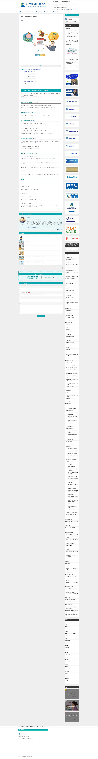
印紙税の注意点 (69, 441)
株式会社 (68, 288)
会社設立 (67, 285)
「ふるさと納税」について (70, 527)
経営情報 (67, 678)
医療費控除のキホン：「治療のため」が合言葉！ (73, 469)
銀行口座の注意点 (70, 545)
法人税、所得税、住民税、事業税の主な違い (72, 340)
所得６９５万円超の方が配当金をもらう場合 (73, 481)
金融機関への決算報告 (70, 320)
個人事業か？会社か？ (69, 322)
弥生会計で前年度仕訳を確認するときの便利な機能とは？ (72, 608)
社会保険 (68, 349)
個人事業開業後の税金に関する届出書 (72, 355)
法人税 (67, 657)
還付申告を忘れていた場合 (72, 476)
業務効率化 (68, 654)
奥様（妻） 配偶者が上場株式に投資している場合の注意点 (73, 491)
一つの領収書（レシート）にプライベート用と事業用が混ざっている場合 (72, 536)
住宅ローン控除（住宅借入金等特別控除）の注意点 (73, 501)
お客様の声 (39, 11)
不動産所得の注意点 (71, 509)
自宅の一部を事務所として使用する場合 (72, 549)
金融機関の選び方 (70, 315)
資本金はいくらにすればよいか (72, 292)
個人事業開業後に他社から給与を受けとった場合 (72, 552)
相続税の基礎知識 (70, 428)
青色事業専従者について (72, 494)
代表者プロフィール (30, 11)
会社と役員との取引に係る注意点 (72, 512)
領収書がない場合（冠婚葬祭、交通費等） (72, 384)
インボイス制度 (72, 116)
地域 (67, 645)
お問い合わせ (56, 11)
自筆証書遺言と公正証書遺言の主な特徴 (73, 432)
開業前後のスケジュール (71, 259)
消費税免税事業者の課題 (72, 408)
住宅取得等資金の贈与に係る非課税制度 (73, 421)
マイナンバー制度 (69, 362)
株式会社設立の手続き (70, 290)
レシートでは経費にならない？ (72, 367)
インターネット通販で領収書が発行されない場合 (72, 380)
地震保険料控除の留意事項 (72, 451)
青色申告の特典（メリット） (71, 360)
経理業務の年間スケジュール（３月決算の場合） (72, 580)
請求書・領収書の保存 (70, 543)
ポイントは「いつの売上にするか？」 (30, 81)
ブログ (67, 631)
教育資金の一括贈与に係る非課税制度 (73, 417)
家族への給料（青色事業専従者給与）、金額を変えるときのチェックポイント (72, 601)
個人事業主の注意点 (69, 532)
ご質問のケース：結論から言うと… (30, 71)
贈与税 (67, 683)
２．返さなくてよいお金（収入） (30, 78)
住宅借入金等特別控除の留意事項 (73, 456)
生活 (67, 664)
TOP (26, 726)
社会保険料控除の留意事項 (72, 453)
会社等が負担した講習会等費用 (72, 459)
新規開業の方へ (68, 561)
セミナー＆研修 (68, 525)
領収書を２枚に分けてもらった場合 (72, 387)
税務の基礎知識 (68, 403)
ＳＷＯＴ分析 (68, 401)
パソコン (67, 628)
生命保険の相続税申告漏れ (72, 434)
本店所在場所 (69, 295)
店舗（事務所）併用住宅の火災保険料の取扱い (72, 556)
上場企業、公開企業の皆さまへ (71, 278)
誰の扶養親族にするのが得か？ (73, 478)
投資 (67, 652)
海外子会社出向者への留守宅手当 (72, 276)
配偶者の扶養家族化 (70, 342)
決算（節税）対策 (69, 519)
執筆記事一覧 (59, 229)
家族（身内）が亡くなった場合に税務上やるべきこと (72, 522)
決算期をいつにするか (70, 297)
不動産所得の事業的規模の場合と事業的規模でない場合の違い (73, 497)
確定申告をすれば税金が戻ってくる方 (73, 485)
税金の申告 (69, 331)
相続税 (67, 666)
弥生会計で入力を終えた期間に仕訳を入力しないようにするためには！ (72, 611)
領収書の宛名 (69, 390)
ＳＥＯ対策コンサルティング (72, 283)
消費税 (67, 659)
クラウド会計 (72, 123)
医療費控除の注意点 (71, 466)
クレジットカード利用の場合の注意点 (72, 540)
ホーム (22, 11)
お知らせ (67, 624)
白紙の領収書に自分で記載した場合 (72, 370)
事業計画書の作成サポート (70, 398)
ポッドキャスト (48, 11)
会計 (67, 638)
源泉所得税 (68, 661)
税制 (67, 673)
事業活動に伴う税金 (70, 336)
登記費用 (68, 329)
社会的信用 (69, 334)
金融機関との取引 (69, 308)
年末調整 (67, 647)
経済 (67, 680)
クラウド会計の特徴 (69, 574)
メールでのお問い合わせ (50, 277)
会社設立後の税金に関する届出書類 (72, 303)
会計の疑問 (68, 563)
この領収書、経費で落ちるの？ (71, 365)
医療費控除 (70, 464)
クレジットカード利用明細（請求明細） (72, 376)
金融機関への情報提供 (70, 317)
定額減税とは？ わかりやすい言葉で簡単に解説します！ (72, 583)
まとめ (25, 83)
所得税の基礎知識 (70, 461)
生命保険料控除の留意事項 (72, 448)
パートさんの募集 (73, 153)
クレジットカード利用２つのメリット (72, 265)
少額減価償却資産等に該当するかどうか (72, 396)
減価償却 (67, 392)
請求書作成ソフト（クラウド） (72, 576)
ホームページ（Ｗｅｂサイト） (71, 633)
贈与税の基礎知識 (70, 410)
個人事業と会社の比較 (70, 324)
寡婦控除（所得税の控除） (72, 488)
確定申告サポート (73, 138)
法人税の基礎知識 (70, 426)
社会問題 (67, 671)
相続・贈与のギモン (73, 101)
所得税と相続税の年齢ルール (72, 514)
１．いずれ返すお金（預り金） (30, 76)
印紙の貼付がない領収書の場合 (72, 373)
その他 (67, 626)
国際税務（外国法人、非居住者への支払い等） (72, 273)
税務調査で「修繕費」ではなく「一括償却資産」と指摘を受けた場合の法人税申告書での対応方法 (72, 593)
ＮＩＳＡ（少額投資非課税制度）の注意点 (73, 473)
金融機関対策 (69, 310)
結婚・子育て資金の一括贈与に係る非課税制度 (73, 414)
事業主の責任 (69, 327)
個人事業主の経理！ (69, 604)
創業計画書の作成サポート (71, 270)
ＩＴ (67, 621)
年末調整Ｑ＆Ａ (69, 446)
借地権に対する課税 (69, 586)
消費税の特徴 (69, 405)
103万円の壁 (71, 109)
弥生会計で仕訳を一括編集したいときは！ (72, 615)
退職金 (68, 347)
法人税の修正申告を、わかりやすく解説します (72, 589)
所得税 (22, 20)
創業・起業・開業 (69, 257)
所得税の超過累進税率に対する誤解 (73, 507)
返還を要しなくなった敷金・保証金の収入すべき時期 (32, 69)
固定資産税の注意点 (70, 423)
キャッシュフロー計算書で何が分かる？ (72, 569)
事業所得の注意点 (71, 503)
